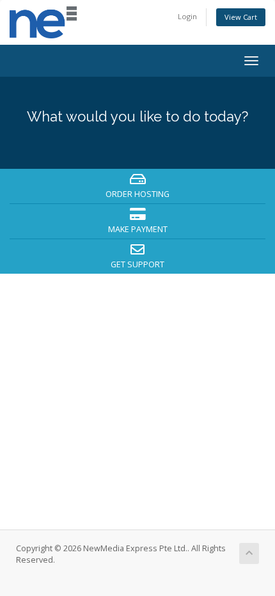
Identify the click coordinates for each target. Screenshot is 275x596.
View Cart (240, 17)
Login (187, 16)
